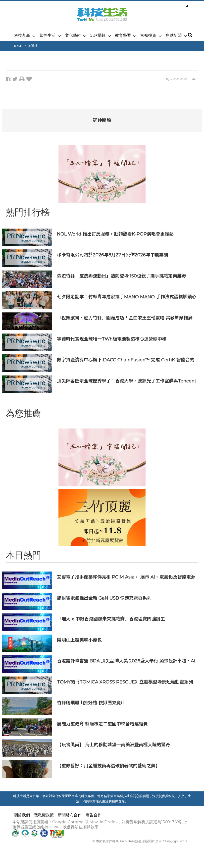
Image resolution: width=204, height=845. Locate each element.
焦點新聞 (174, 35)
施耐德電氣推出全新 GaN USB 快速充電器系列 (104, 598)
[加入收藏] (29, 80)
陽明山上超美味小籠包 (79, 639)
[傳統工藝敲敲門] (102, 517)
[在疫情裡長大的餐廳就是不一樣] (102, 174)
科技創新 (22, 35)
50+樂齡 (97, 35)
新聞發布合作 (70, 815)
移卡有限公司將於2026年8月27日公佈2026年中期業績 (112, 254)
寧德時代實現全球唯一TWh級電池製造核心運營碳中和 (111, 338)
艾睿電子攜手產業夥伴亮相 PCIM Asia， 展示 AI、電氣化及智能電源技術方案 (126, 576)
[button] (189, 35)
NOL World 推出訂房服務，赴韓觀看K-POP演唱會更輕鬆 (115, 234)
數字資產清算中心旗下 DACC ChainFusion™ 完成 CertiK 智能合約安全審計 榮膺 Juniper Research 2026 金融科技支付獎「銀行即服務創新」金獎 (125, 359)
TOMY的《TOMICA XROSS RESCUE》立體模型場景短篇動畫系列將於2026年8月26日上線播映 (125, 681)
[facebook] (9, 80)
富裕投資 (148, 35)
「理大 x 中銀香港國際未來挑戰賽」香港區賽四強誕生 (111, 618)
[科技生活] (102, 17)
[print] (22, 80)
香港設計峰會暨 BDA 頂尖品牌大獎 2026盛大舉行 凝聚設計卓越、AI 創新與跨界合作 (126, 660)
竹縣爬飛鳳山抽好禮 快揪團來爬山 (91, 702)
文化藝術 (73, 35)
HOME (17, 46)
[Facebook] (187, 6)
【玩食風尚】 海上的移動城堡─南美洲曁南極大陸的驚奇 (113, 744)
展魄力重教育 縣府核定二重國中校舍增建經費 (102, 723)
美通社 (33, 46)
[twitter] (15, 80)
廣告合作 (94, 815)
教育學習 (123, 35)
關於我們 (22, 815)
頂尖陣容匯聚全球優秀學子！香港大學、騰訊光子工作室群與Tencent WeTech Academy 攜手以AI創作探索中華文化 (126, 380)
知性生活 (47, 35)
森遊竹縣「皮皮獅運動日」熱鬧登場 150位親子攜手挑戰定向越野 (121, 275)
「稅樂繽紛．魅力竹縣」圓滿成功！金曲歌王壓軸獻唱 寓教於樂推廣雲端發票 (125, 317)
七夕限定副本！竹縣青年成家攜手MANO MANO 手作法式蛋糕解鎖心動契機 (126, 296)
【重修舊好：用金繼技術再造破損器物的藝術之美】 (108, 765)
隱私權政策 (44, 815)
